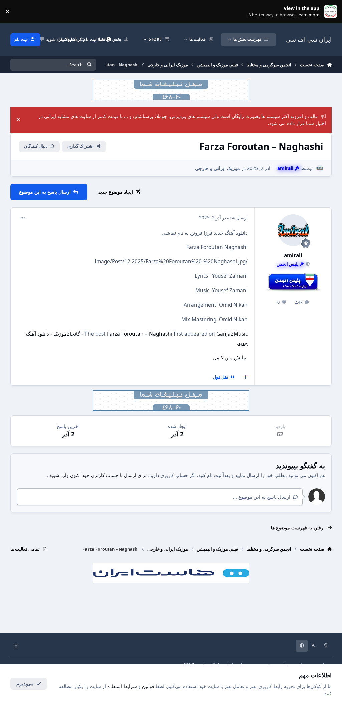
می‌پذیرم (25, 683)
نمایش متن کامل (230, 357)
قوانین (148, 686)
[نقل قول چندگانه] (245, 377)
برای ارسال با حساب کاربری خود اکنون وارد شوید (98, 475)
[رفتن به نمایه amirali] (319, 168)
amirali (293, 255)
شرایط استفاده (122, 686)
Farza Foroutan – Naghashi (139, 333)
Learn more (329, 11)
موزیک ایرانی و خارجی (217, 168)
